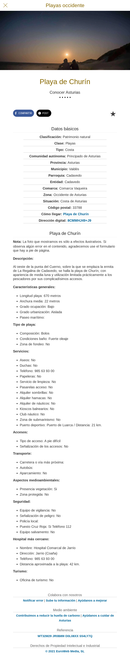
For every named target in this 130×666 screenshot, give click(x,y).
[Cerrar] (5, 5)
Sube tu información (60, 600)
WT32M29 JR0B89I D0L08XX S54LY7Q (65, 636)
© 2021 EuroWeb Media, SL (64, 651)
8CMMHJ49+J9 (79, 220)
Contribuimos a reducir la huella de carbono (48, 615)
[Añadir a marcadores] (113, 113)
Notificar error (33, 600)
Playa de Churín (76, 214)
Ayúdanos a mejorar (92, 600)
